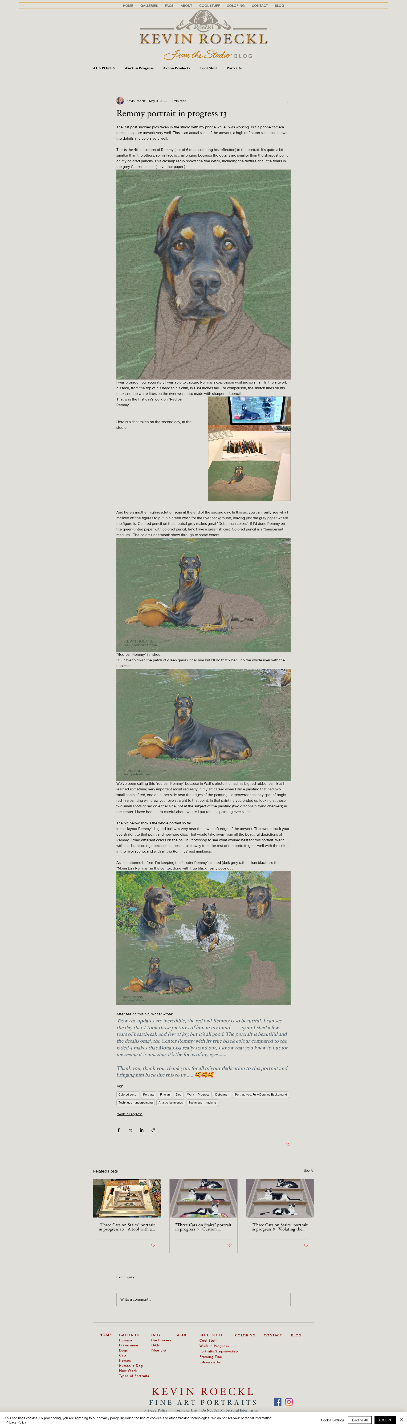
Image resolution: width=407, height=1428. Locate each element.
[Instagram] (289, 1402)
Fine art (165, 1094)
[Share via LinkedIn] (141, 1130)
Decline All (360, 1420)
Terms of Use (186, 1410)
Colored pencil (127, 1094)
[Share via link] (153, 1130)
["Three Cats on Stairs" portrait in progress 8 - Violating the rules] (280, 1198)
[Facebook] (277, 1402)
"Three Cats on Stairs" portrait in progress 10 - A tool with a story (127, 1227)
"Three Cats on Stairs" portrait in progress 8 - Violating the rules (280, 1227)
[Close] (401, 1420)
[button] (169, 5)
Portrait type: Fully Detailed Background (261, 1094)
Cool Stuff (208, 68)
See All (309, 1170)
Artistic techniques (171, 1102)
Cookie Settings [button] (332, 1420)
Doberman (222, 1094)
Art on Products (176, 68)
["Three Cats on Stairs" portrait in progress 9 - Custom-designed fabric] (204, 1198)
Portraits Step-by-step (218, 1351)
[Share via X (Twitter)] (130, 1130)
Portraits (234, 68)
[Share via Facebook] (118, 1130)
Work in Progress (139, 68)
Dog (178, 1094)
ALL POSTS (104, 68)
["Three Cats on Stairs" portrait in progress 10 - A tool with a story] (127, 1198)
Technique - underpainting (135, 1102)
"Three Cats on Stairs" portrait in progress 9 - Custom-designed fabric (203, 1227)
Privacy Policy (156, 1410)
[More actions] (288, 101)
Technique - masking (202, 1102)
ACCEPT (385, 1420)
